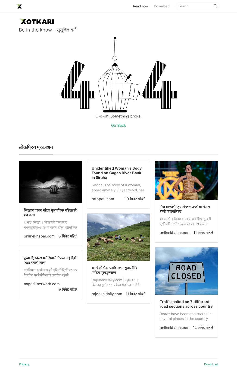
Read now (142, 6)
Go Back (118, 125)
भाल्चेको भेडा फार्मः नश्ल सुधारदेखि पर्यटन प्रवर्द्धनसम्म (114, 270)
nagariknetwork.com (42, 283)
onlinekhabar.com (39, 236)
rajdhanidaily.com (107, 293)
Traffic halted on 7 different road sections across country (186, 304)
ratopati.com (103, 198)
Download (162, 6)
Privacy (24, 364)
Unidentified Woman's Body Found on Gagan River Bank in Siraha (117, 173)
